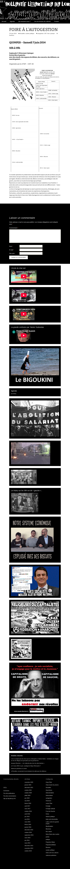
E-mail (11, 250)
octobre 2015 (28, 832)
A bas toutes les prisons (52, 785)
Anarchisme (49, 790)
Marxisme (48, 829)
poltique (48, 839)
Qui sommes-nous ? (24, 21)
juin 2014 (27, 840)
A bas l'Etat (49, 782)
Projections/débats (51, 844)
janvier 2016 (28, 827)
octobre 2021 (28, 790)
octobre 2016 (28, 811)
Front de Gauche (50, 811)
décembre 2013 (29, 845)
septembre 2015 (29, 835)
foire (48, 33)
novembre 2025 (29, 782)
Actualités (22, 33)
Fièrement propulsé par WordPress (18, 865)
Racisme (48, 847)
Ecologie (48, 806)
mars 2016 (27, 821)
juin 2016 (27, 816)
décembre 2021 (29, 787)
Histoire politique (50, 816)
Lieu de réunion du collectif (42, 21)
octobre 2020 (28, 792)
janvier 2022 (28, 785)
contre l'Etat (49, 803)
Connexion (6, 790)
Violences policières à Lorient (19, 768)
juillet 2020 (27, 795)
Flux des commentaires (9, 796)
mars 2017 (27, 808)
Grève (47, 814)
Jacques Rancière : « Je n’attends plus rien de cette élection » (27, 763)
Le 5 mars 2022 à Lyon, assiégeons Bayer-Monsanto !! (26, 766)
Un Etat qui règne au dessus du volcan (45, 209)
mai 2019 (27, 800)
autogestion (40, 33)
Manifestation (49, 826)
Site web (12, 253)
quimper (52, 33)
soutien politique (29, 33)
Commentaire (13, 228)
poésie (47, 836)
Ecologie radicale (50, 808)
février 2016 (28, 824)
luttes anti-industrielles (52, 819)
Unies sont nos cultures (52, 852)
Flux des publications (9, 793)
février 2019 (28, 803)
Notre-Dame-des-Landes (52, 834)
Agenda (12, 21)
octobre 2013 (28, 851)
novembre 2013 (29, 848)
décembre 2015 (29, 829)
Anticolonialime (50, 792)
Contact (56, 21)
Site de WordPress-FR (9, 798)
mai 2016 (27, 819)
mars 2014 (27, 843)
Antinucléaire (49, 795)
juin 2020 (27, 798)
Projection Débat (50, 842)
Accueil (4, 21)
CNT (45, 33)
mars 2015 (27, 837)
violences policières (51, 855)
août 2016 (27, 814)
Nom (11, 246)
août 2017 (27, 806)
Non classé (49, 831)
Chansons (48, 800)
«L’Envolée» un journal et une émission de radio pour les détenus (28, 771)
